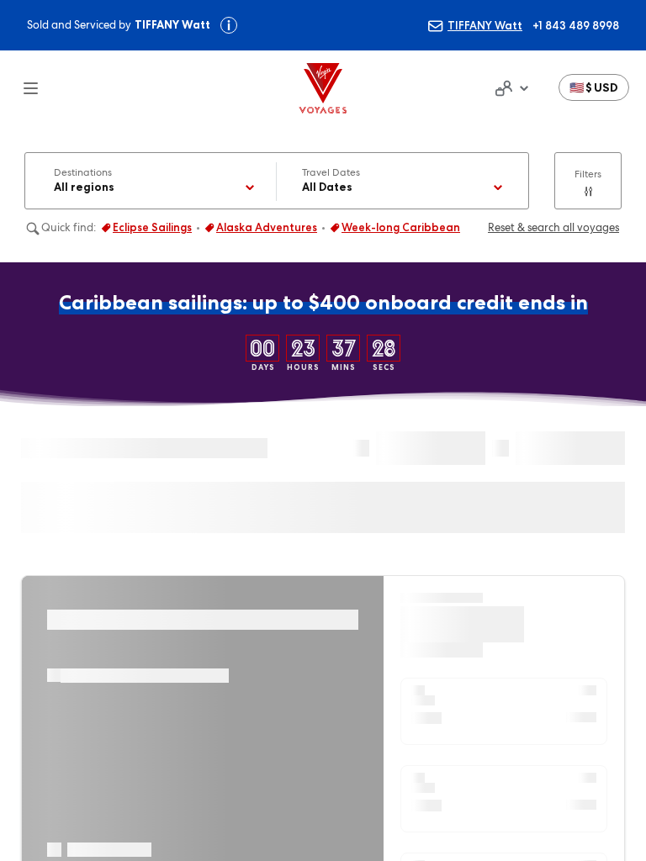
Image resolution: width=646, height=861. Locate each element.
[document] (509, 88)
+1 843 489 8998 (575, 25)
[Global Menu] (20, 88)
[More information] (228, 25)
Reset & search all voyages (553, 227)
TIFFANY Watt (484, 25)
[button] (594, 87)
